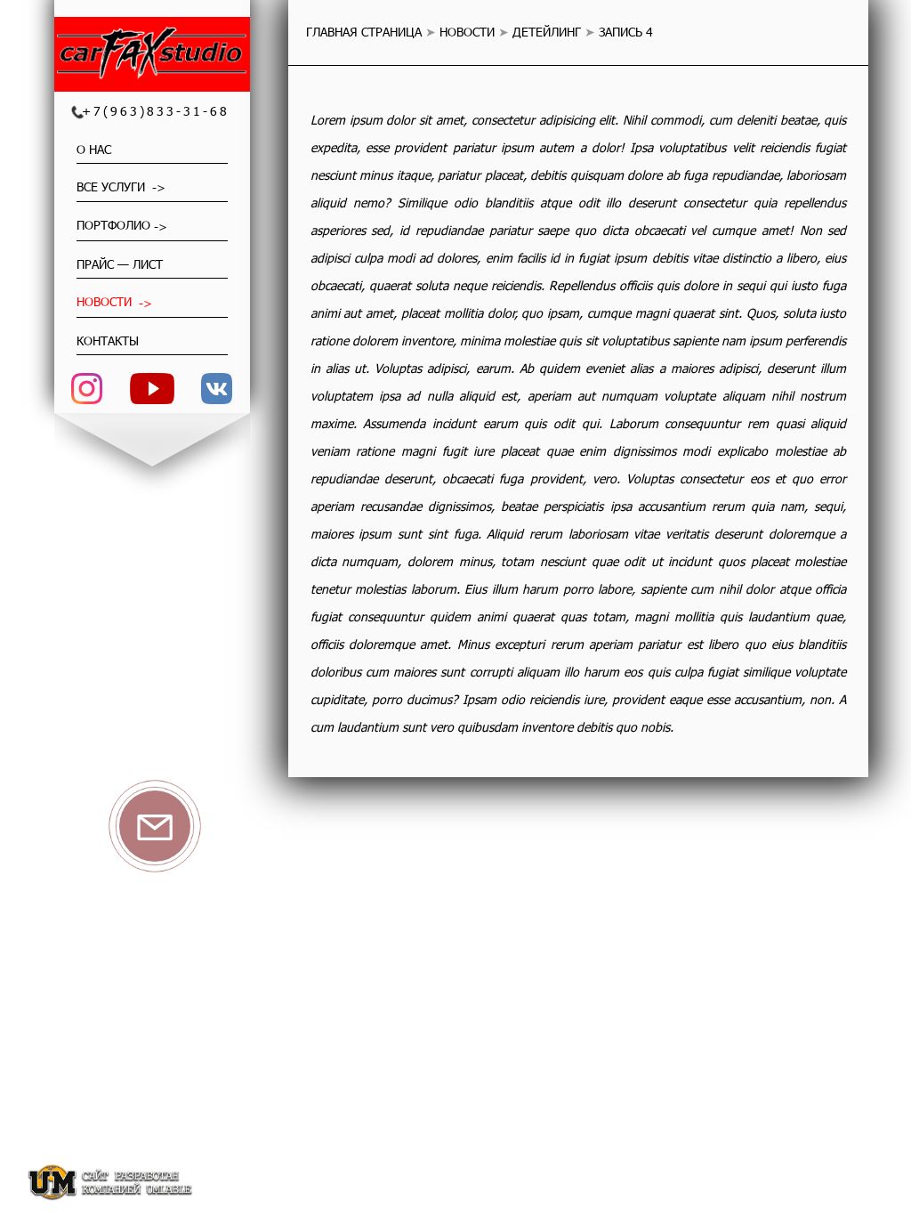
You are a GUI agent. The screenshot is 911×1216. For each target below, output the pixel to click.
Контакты (108, 340)
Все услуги (113, 186)
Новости (106, 301)
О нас (94, 149)
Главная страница (364, 31)
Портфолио (113, 224)
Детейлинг (546, 31)
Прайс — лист (120, 263)
